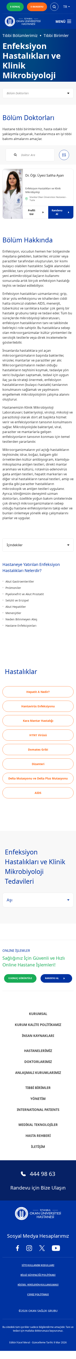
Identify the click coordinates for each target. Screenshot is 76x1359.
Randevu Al (57, 212)
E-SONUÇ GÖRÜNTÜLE (20, 978)
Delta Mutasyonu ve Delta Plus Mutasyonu (38, 778)
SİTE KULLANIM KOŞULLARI (38, 1265)
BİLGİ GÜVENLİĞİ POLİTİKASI (38, 1275)
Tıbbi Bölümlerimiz (19, 35)
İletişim (38, 1146)
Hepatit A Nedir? (38, 692)
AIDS (38, 793)
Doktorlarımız (38, 1061)
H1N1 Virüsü (38, 735)
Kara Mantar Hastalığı (38, 721)
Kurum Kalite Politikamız (38, 1025)
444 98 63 (42, 1174)
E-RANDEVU (37, 6)
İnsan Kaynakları (38, 1035)
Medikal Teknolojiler (38, 1124)
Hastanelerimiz (38, 1051)
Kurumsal (38, 1014)
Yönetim (38, 1098)
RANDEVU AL (52, 978)
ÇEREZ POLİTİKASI (38, 1294)
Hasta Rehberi (38, 1135)
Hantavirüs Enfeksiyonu (38, 706)
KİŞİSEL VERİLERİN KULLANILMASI (38, 1284)
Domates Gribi (38, 749)
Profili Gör (31, 212)
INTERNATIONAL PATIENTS (38, 1109)
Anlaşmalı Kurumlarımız (38, 1072)
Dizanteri (38, 764)
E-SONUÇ (15, 6)
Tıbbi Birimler (56, 35)
